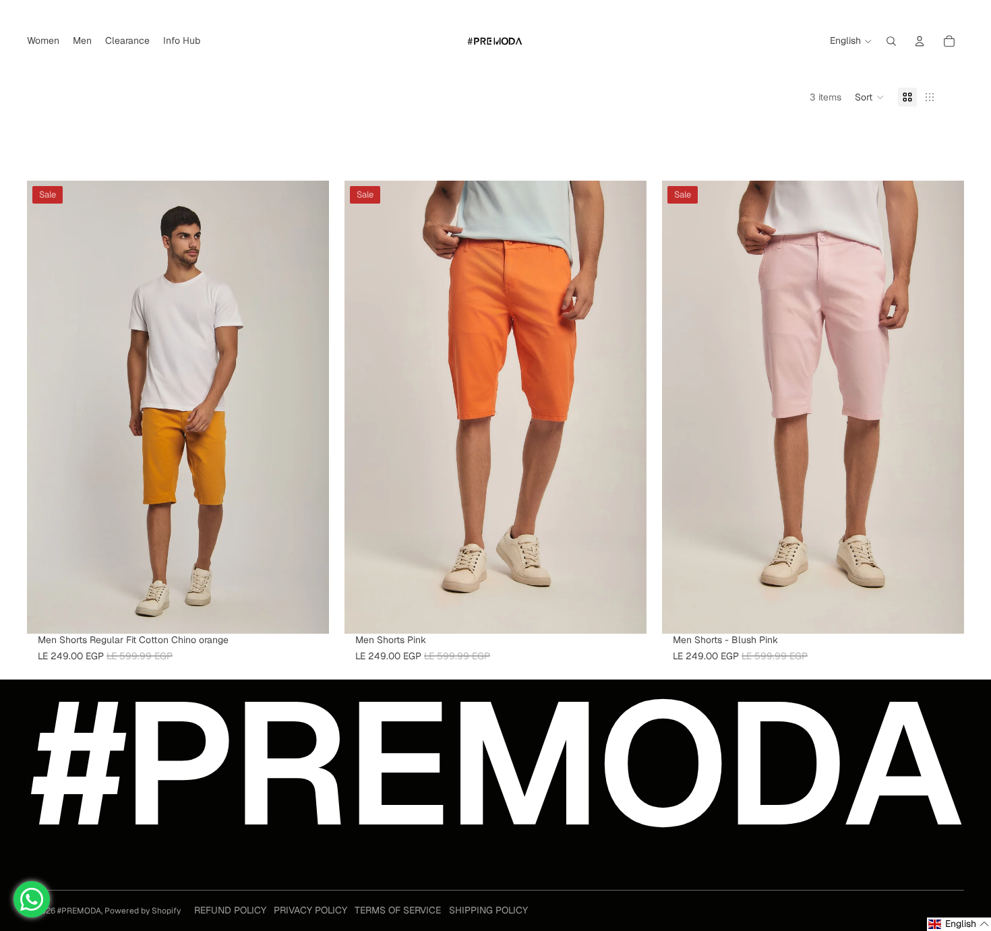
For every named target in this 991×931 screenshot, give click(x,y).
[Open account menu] (919, 41)
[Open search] (891, 41)
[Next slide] (309, 407)
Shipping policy (488, 910)
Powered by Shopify (142, 910)
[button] (869, 97)
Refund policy (230, 910)
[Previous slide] (47, 407)
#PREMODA (79, 910)
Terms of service (398, 910)
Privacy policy (310, 910)
